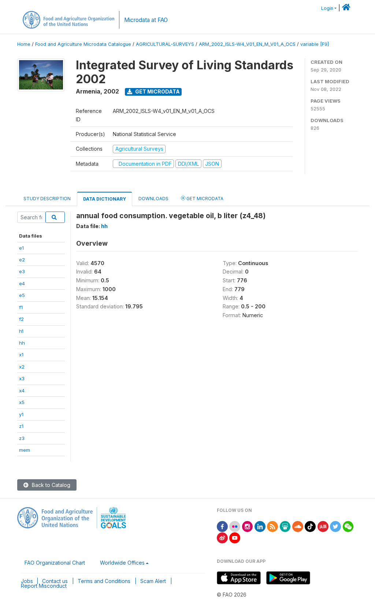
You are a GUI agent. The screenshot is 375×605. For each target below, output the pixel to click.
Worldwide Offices (122, 563)
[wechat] (348, 526)
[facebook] (222, 526)
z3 (22, 438)
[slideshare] (285, 526)
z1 (21, 426)
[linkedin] (260, 526)
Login (327, 8)
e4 (22, 283)
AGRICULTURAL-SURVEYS (165, 44)
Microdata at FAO (146, 19)
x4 (22, 390)
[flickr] (234, 526)
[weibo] (222, 537)
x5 (22, 402)
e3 (22, 271)
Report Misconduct (44, 586)
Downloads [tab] (153, 198)
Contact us (55, 581)
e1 (21, 248)
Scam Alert (153, 581)
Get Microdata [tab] (204, 198)
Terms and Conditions (104, 581)
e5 (22, 295)
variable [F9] (314, 44)
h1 (21, 331)
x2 (22, 367)
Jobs (27, 581)
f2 (21, 319)
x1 (21, 355)
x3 (22, 378)
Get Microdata (157, 91)
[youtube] (234, 537)
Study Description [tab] (47, 198)
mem (24, 450)
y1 (21, 414)
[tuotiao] (323, 526)
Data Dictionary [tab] (104, 199)
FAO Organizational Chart (55, 563)
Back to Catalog (50, 485)
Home (23, 44)
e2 (22, 260)
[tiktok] (310, 526)
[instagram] (247, 526)
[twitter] (335, 526)
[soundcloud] (297, 526)
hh (22, 343)
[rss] (272, 526)
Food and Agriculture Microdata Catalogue (83, 44)
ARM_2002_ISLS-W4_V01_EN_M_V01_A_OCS (247, 44)
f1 (21, 307)
